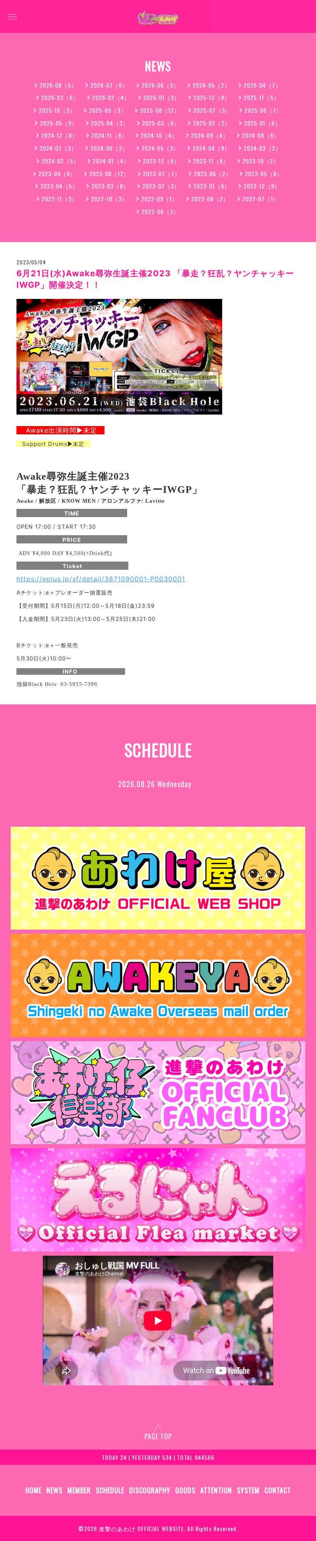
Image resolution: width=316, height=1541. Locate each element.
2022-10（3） (109, 198)
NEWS (54, 1490)
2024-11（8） (109, 135)
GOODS (185, 1490)
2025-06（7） (263, 110)
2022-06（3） (160, 211)
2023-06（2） (213, 173)
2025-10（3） (57, 110)
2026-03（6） (60, 97)
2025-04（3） (110, 123)
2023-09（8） (57, 173)
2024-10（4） (159, 135)
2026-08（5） (58, 85)
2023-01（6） (211, 186)
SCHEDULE (110, 1490)
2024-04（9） (211, 148)
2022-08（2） (210, 198)
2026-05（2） (211, 85)
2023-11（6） (211, 160)
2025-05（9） (59, 123)
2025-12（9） (211, 97)
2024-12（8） (59, 135)
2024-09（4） (210, 135)
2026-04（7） (262, 85)
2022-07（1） (260, 198)
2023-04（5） (59, 186)
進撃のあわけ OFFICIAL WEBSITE (141, 1528)
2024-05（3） (160, 148)
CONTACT (278, 1490)
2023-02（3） (161, 186)
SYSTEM (248, 1490)
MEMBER (79, 1490)
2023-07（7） (162, 173)
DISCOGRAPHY (149, 1490)
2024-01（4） (111, 160)
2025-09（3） (108, 110)
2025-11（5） (262, 97)
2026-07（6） (109, 85)
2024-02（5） (60, 160)
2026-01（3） (161, 97)
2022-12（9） (262, 186)
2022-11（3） (60, 198)
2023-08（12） (109, 173)
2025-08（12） (160, 110)
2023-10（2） (260, 160)
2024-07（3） (58, 148)
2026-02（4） (111, 97)
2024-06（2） (109, 148)
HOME (34, 1490)
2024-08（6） (261, 135)
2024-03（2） (262, 148)
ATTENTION (216, 1490)
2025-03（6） (161, 123)
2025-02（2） (212, 123)
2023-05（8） (264, 173)
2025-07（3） (212, 110)
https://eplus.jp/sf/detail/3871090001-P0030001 (100, 579)
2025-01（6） (262, 123)
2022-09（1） (159, 198)
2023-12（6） (161, 160)
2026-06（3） (160, 85)
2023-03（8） (110, 186)
